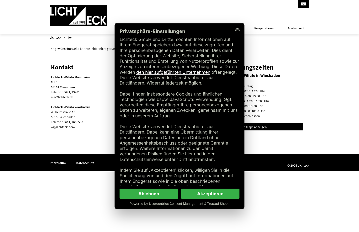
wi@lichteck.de (61, 127)
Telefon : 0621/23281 (65, 92)
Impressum (58, 163)
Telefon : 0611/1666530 (67, 122)
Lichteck (55, 37)
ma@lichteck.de (62, 97)
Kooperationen (264, 28)
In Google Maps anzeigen (249, 127)
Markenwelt (296, 28)
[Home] (78, 20)
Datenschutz (85, 163)
